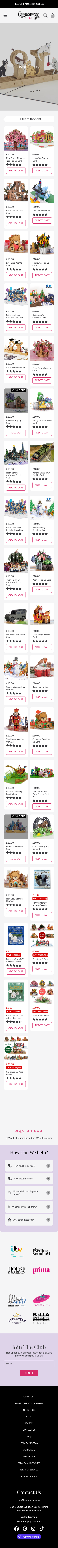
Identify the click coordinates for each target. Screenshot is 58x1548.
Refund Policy (29, 1476)
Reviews (29, 1423)
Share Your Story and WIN (29, 1403)
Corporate (29, 1450)
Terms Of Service (29, 1469)
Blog (29, 1416)
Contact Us (29, 1430)
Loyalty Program (29, 1443)
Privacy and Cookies (29, 1463)
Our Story (29, 1396)
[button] (5, 15)
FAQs (29, 1436)
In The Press (29, 1410)
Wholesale (29, 1456)
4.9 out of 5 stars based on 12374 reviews (29, 1137)
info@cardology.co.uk (29, 1499)
